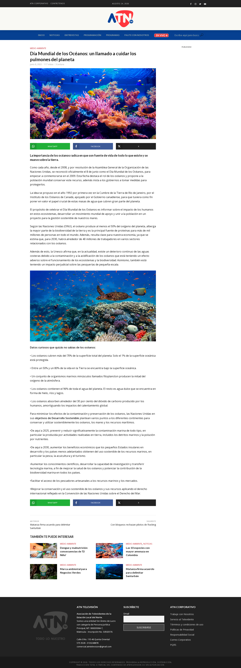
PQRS (173, 644)
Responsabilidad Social (182, 634)
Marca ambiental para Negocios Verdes (73, 570)
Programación (92, 35)
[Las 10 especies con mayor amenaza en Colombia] (109, 550)
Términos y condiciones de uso (186, 624)
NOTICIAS (147, 543)
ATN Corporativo (39, 3)
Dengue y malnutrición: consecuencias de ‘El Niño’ (74, 551)
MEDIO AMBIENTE (38, 48)
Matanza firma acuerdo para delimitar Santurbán (140, 572)
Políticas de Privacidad (182, 629)
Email (126, 613)
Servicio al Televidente (182, 619)
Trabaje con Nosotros (182, 614)
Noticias (55, 35)
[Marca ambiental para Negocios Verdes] (43, 571)
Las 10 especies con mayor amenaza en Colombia (138, 551)
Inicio (41, 35)
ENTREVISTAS (72, 35)
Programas (113, 35)
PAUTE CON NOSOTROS (136, 35)
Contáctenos (57, 3)
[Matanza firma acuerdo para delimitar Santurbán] (109, 571)
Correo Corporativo (180, 639)
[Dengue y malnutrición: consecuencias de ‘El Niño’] (43, 550)
